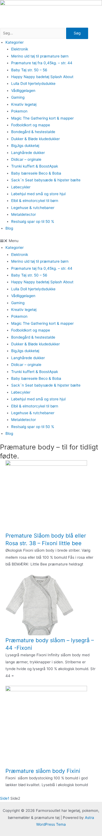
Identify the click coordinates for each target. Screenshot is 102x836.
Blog (9, 228)
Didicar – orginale (26, 159)
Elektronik (19, 49)
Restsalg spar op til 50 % (32, 221)
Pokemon (19, 111)
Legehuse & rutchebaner (32, 207)
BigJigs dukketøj (25, 145)
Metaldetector (23, 214)
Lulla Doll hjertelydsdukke (33, 83)
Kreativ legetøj (23, 104)
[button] (51, 240)
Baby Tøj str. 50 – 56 (29, 70)
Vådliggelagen (23, 90)
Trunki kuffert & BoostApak (34, 166)
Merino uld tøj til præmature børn (40, 56)
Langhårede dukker (28, 152)
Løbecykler (20, 187)
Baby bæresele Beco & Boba (36, 173)
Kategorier (14, 42)
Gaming (17, 97)
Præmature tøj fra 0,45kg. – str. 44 (41, 63)
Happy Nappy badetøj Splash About (42, 77)
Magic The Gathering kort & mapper (42, 118)
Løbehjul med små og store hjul (38, 194)
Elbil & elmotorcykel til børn (34, 200)
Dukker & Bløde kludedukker (35, 139)
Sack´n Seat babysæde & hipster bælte (46, 180)
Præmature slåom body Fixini (42, 771)
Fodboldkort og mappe (30, 125)
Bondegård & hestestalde (33, 132)
